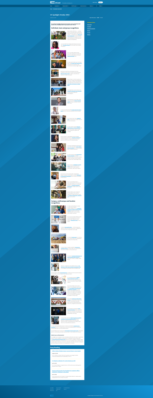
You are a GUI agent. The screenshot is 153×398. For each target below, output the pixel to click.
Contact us (65, 389)
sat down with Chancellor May (76, 63)
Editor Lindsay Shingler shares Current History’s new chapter (66, 351)
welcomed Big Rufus (68, 227)
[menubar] (76, 6)
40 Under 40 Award (66, 45)
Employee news (58, 389)
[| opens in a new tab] (97, 17)
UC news (88, 32)
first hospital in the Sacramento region (71, 330)
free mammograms (63, 272)
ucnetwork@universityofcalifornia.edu (59, 339)
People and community (91, 28)
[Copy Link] (102, 17)
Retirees (88, 30)
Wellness (88, 34)
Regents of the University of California (97, 395)
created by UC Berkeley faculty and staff (74, 91)
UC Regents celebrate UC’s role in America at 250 (63, 360)
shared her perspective (76, 137)
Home (51, 8)
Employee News (91, 22)
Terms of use (52, 389)
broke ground (74, 237)
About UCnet (52, 390)
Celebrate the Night (70, 56)
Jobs (56, 390)
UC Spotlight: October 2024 (57, 8)
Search (100, 2)
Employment (89, 24)
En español (89, 26)
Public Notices (95, 2)
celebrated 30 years (74, 220)
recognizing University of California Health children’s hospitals (74, 209)
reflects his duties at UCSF (65, 73)
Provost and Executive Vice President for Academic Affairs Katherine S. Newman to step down (66, 371)
